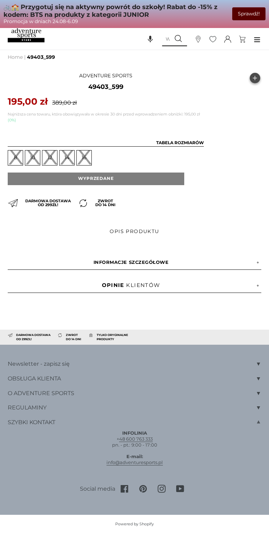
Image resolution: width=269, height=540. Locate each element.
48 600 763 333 (136, 439)
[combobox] (166, 38)
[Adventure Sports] (26, 35)
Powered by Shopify (134, 523)
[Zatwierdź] (178, 38)
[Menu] (257, 38)
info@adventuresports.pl (134, 462)
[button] (150, 38)
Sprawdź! (249, 13)
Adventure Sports (105, 75)
